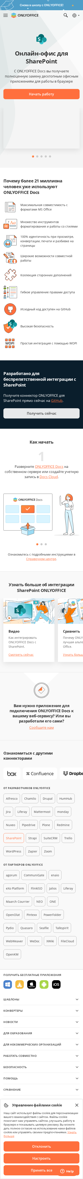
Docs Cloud (49, 476)
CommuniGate (34, 875)
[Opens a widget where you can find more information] (67, 1171)
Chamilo (30, 799)
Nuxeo (10, 825)
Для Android (44, 984)
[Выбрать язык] (76, 15)
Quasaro (26, 928)
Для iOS (56, 984)
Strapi (32, 838)
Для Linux (19, 984)
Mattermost (42, 812)
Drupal (48, 799)
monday (63, 812)
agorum (11, 875)
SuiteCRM (50, 838)
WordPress (13, 851)
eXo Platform (15, 888)
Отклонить (41, 1146)
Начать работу (41, 94)
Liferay (22, 812)
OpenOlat (13, 915)
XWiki (50, 941)
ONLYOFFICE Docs (49, 466)
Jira (8, 812)
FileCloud (67, 941)
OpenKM (12, 954)
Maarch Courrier (18, 902)
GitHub (57, 400)
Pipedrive (28, 825)
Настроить (41, 1158)
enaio (55, 875)
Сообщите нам (41, 727)
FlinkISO (36, 888)
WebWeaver (14, 941)
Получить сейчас (41, 413)
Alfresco (11, 799)
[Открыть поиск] (65, 15)
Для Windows (7, 984)
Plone (46, 825)
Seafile (44, 928)
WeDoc (35, 941)
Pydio (10, 928)
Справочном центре (41, 559)
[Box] (11, 773)
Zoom (48, 851)
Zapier (32, 851)
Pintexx (32, 915)
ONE (53, 902)
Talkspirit (62, 928)
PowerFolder (52, 915)
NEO (39, 902)
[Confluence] (40, 773)
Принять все (41, 1170)
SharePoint (13, 838)
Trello (68, 838)
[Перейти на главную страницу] (24, 15)
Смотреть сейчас (21, 655)
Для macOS (31, 984)
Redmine (63, 825)
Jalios (53, 888)
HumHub (65, 799)
